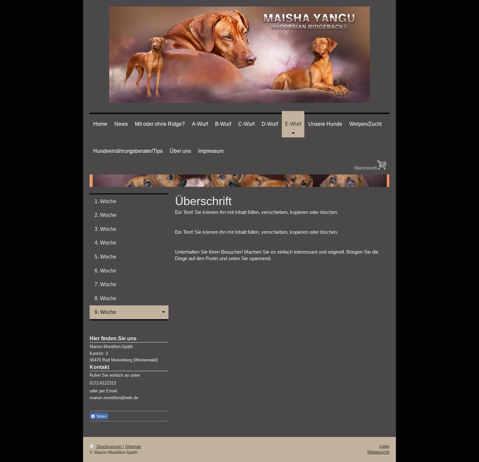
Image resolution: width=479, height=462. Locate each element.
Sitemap (133, 446)
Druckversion (109, 446)
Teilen (101, 416)
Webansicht (378, 452)
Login (384, 446)
